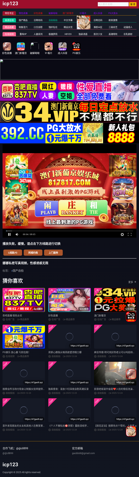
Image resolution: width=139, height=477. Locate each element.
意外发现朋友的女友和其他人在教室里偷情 (25, 425)
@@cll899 (8, 453)
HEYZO (68, 34)
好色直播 (53, 315)
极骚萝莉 (53, 34)
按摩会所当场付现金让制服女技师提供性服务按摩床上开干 (33, 389)
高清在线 (9, 20)
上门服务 (53, 252)
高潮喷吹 (113, 34)
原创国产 (83, 20)
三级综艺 (113, 27)
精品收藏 (9, 27)
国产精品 (23, 20)
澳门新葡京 (100, 315)
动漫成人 (128, 27)
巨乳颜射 (128, 34)
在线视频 (9, 34)
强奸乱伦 (53, 27)
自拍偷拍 (53, 20)
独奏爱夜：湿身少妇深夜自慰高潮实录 (68, 389)
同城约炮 (33, 252)
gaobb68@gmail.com (83, 453)
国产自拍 (18, 270)
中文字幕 (68, 20)
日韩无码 (98, 20)
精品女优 (68, 27)
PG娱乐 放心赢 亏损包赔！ (17, 352)
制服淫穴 (23, 27)
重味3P (23, 34)
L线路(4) (12, 252)
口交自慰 (38, 27)
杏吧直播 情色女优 (12, 315)
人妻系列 (38, 34)
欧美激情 (113, 20)
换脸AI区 (98, 27)
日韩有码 (38, 20)
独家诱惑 (83, 34)
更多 (130, 282)
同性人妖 (83, 27)
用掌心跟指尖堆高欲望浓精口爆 (65, 352)
